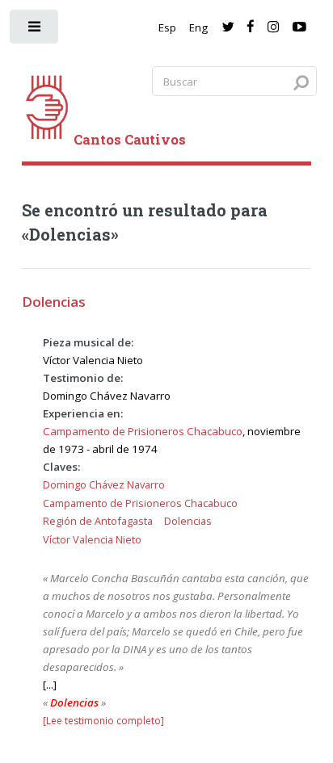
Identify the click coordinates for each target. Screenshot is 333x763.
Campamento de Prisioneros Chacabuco (142, 431)
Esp (167, 27)
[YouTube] (299, 27)
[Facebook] (251, 27)
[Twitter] (227, 27)
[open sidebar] (35, 30)
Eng (198, 27)
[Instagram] (273, 27)
